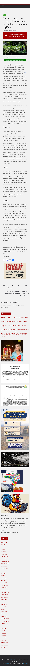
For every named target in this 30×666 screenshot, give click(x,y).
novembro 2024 (5, 592)
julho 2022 (3, 647)
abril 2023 (3, 638)
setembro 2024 (4, 597)
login (13, 305)
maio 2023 (3, 635)
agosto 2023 (4, 628)
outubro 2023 (4, 623)
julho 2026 (3, 544)
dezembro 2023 (5, 618)
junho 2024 (3, 604)
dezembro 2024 (5, 590)
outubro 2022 (4, 642)
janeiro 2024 (4, 616)
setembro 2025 (4, 568)
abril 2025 (3, 580)
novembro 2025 (5, 563)
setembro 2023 (4, 626)
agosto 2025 (4, 571)
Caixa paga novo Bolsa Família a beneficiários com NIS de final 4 (15, 287)
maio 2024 (3, 606)
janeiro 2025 (4, 587)
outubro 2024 (4, 594)
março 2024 (4, 611)
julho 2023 (3, 630)
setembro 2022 (4, 645)
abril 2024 (3, 609)
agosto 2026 (4, 542)
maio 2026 (3, 549)
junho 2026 (3, 547)
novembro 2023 (5, 621)
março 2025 (4, 583)
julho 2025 (3, 573)
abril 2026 (3, 551)
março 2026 (4, 554)
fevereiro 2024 (4, 614)
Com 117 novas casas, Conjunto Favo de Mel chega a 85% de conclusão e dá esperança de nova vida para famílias (14, 334)
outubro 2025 (4, 566)
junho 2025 (3, 575)
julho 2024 (3, 602)
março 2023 (4, 640)
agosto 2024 (4, 599)
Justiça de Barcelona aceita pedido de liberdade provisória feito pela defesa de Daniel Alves (16, 294)
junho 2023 (3, 633)
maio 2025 (3, 578)
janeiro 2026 (4, 559)
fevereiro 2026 (4, 556)
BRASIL (4, 14)
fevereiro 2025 (4, 585)
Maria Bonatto (13, 30)
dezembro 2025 (5, 561)
